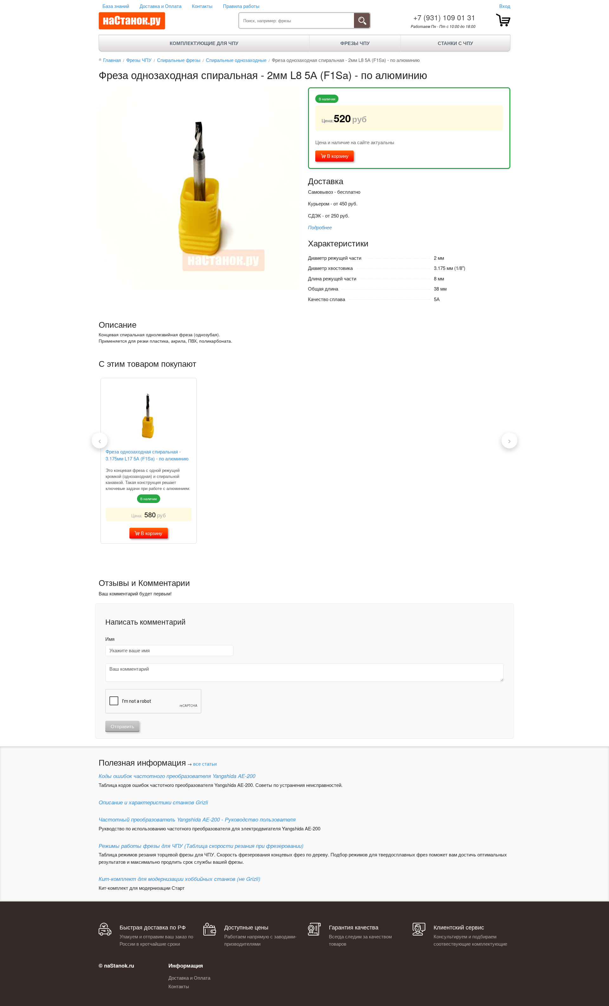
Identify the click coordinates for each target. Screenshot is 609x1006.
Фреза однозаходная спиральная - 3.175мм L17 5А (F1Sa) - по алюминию (147, 455)
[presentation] (100, 440)
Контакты (202, 6)
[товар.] (503, 20)
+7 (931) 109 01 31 (444, 17)
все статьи (205, 763)
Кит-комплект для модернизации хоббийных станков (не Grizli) (179, 878)
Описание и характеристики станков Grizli (153, 802)
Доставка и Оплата (160, 6)
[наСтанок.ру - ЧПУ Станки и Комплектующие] (132, 21)
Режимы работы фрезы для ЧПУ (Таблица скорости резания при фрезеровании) (201, 845)
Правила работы (241, 6)
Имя (110, 638)
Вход (504, 6)
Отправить (122, 726)
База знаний (115, 6)
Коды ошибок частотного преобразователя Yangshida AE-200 (177, 776)
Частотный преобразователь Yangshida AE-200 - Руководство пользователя (197, 819)
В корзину (337, 155)
